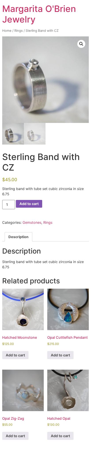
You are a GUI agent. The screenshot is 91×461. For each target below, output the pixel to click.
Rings (18, 31)
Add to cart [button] (15, 355)
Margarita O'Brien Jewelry (39, 14)
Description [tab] (18, 237)
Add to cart (29, 203)
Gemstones (32, 222)
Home (6, 31)
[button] (81, 44)
